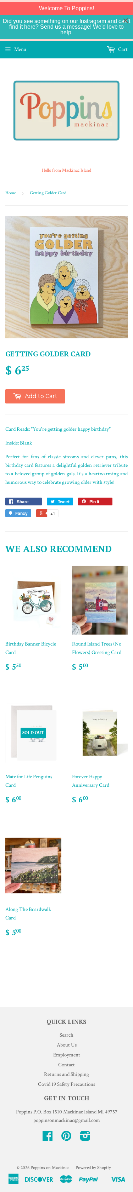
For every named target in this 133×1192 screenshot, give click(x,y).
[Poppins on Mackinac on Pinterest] (66, 1138)
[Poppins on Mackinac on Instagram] (85, 1138)
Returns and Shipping (66, 1074)
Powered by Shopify (93, 1168)
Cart (122, 49)
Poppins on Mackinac (50, 1168)
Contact (66, 1064)
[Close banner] (126, 21)
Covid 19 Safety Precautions (66, 1084)
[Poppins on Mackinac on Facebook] (47, 1138)
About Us (67, 1045)
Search (66, 1035)
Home (10, 193)
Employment (66, 1054)
